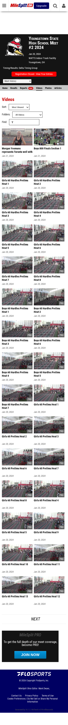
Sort (4, 107)
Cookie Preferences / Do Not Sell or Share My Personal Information (32, 700)
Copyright (30, 680)
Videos (39, 88)
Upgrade (41, 5)
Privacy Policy (31, 695)
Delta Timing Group (28, 68)
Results (13, 88)
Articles (58, 88)
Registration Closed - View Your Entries (34, 74)
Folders (6, 114)
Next (35, 619)
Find (4, 122)
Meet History (10, 81)
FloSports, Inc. (42, 680)
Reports (26, 88)
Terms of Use (48, 695)
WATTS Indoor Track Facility (42, 58)
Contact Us (16, 695)
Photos (48, 88)
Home (5, 88)
